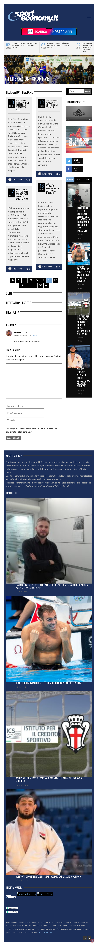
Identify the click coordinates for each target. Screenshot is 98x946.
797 (40, 285)
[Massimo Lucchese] (26, 894)
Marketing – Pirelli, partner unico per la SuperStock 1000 (22, 105)
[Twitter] (89, 938)
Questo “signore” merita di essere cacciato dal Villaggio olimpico (83, 377)
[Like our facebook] (69, 169)
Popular (70, 179)
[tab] (70, 179)
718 (21, 285)
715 (43, 280)
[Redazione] (11, 897)
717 (55, 280)
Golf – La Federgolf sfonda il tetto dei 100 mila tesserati (52, 188)
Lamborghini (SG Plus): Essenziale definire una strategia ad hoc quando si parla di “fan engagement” (83, 219)
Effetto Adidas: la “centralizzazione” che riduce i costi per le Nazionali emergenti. (58, 45)
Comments (87, 179)
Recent (79, 179)
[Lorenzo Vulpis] (45, 894)
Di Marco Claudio (20, 332)
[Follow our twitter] (69, 161)
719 (28, 285)
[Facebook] (85, 938)
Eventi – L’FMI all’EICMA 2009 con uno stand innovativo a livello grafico (22, 194)
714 (36, 280)
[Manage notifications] (92, 941)
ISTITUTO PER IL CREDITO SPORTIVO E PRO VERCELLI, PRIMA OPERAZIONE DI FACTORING (83, 325)
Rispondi (35, 335)
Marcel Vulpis (17, 180)
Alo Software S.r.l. (45, 933)
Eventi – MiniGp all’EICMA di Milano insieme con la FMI (52, 104)
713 (30, 280)
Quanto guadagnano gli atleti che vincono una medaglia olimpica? (83, 273)
